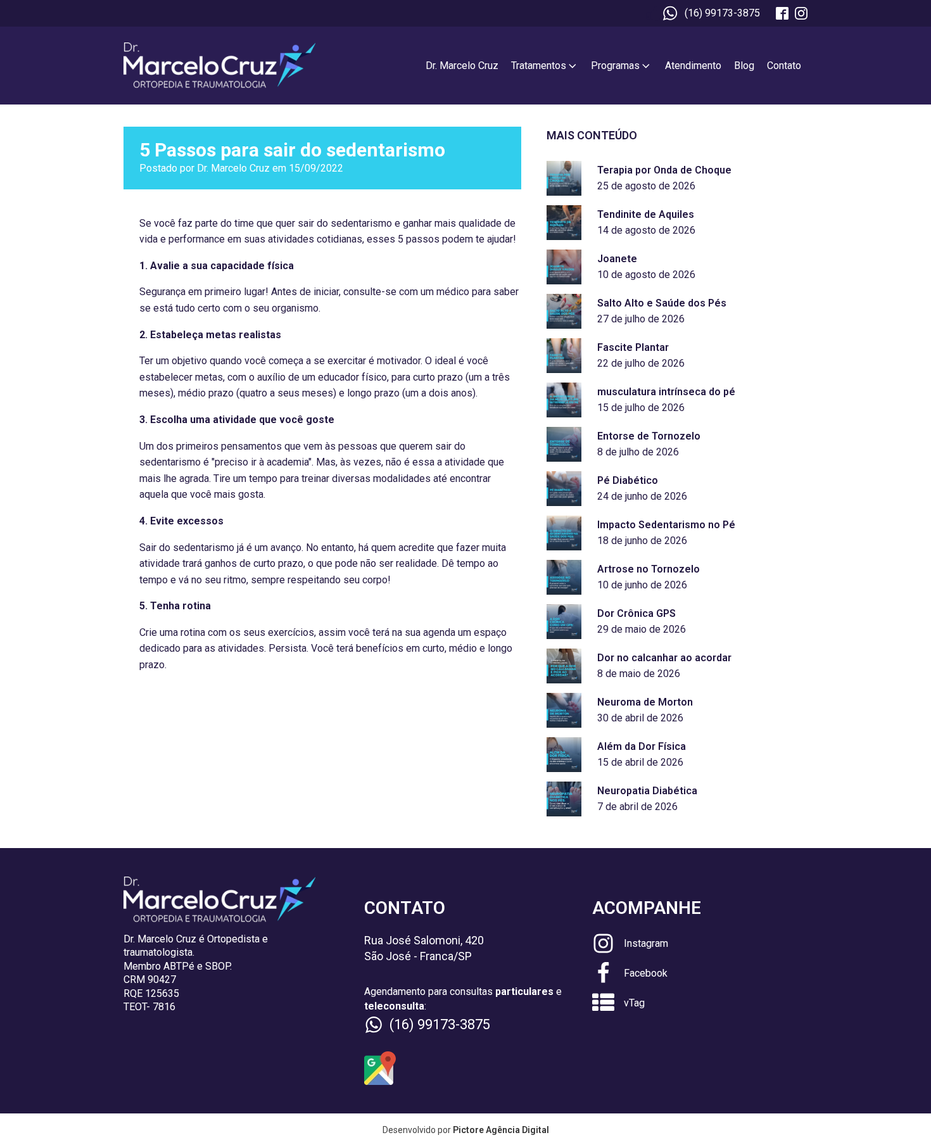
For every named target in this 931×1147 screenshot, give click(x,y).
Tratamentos (538, 66)
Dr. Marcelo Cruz (462, 66)
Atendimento (693, 66)
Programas (615, 66)
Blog (744, 66)
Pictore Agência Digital (501, 1130)
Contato (784, 66)
